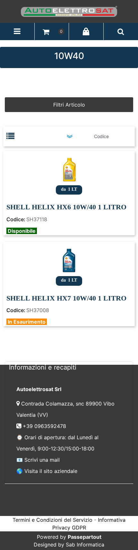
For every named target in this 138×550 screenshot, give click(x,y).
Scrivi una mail (42, 460)
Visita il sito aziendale (50, 471)
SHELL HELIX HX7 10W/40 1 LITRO (66, 298)
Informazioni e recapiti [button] (42, 367)
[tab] (69, 367)
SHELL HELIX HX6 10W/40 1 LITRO (66, 207)
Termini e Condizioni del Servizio (52, 520)
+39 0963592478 (45, 426)
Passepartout (84, 537)
